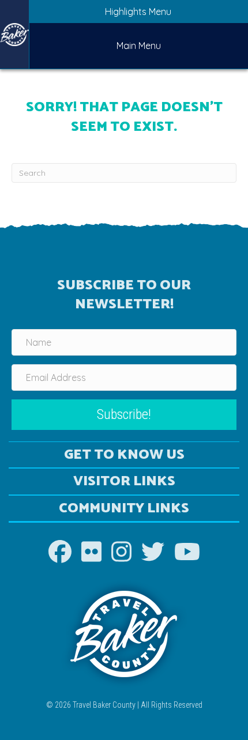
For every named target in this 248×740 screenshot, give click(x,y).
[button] (124, 414)
